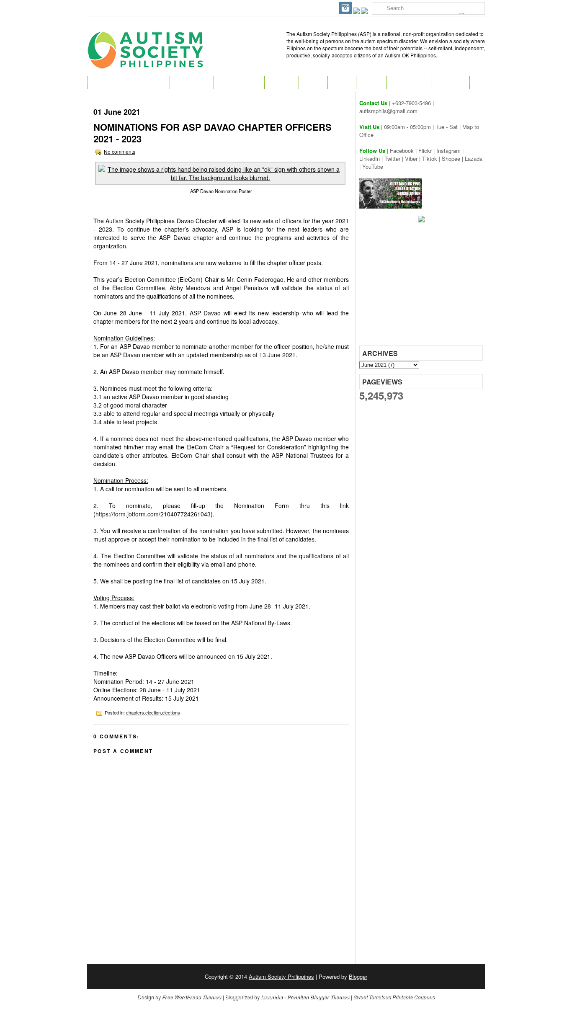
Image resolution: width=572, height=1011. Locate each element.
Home (102, 82)
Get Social (409, 82)
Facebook (402, 151)
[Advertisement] (422, 287)
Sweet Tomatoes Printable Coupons (394, 996)
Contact (450, 82)
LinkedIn (369, 158)
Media (371, 82)
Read (313, 82)
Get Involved (239, 82)
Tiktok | (432, 158)
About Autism (143, 82)
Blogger (358, 976)
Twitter (392, 158)
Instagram (448, 151)
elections (171, 712)
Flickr (425, 151)
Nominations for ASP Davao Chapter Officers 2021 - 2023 (212, 132)
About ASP (191, 82)
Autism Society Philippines (281, 976)
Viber (411, 158)
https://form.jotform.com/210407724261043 (153, 514)
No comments (119, 151)
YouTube (372, 166)
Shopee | (453, 158)
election (153, 712)
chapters (135, 712)
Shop (342, 82)
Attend (281, 82)
